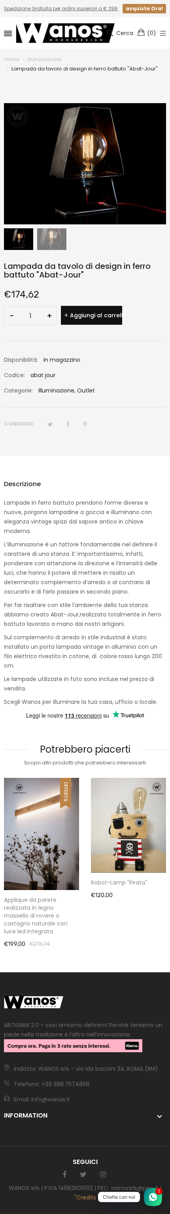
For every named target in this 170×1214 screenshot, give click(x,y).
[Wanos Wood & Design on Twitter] (83, 1174)
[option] (18, 239)
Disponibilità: (21, 360)
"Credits (85, 1197)
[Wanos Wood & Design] (65, 33)
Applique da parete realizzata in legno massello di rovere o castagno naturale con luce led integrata (36, 915)
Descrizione (22, 484)
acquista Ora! (144, 8)
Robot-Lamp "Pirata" (119, 882)
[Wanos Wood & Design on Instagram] (103, 1174)
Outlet (86, 390)
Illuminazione (56, 390)
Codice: (14, 375)
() (151, 33)
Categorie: (18, 390)
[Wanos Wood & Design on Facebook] (64, 1174)
